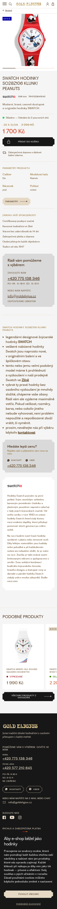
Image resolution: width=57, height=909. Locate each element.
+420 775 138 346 (24, 278)
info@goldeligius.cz (22, 296)
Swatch (8, 10)
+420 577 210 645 (17, 768)
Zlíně (25, 380)
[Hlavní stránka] (28, 4)
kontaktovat (26, 432)
